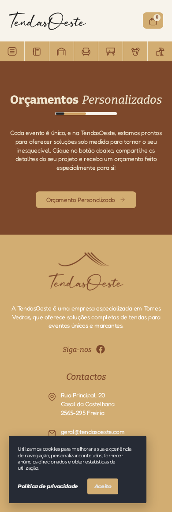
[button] (12, 51)
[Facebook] (100, 349)
